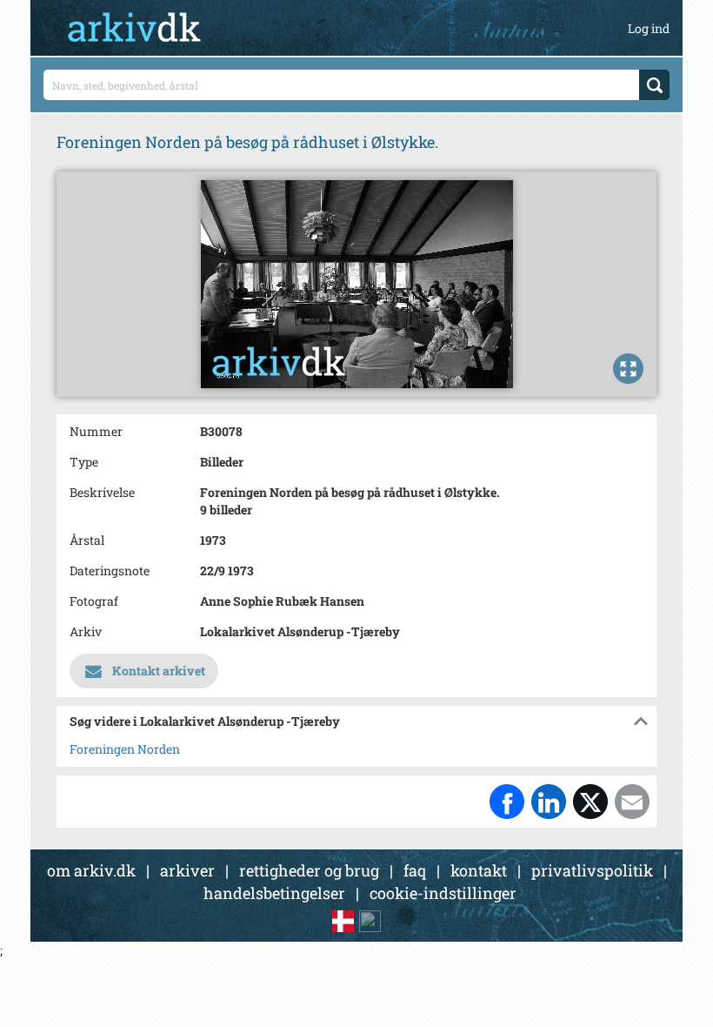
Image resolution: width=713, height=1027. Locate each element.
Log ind (649, 28)
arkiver (187, 870)
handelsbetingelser (274, 893)
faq (414, 870)
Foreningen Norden (125, 749)
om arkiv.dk (91, 870)
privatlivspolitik (592, 870)
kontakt (478, 870)
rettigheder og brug (309, 870)
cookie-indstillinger (443, 893)
